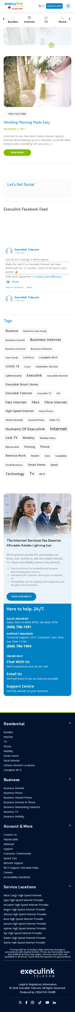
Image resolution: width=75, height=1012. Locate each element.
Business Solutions (41, 348)
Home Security (14, 420)
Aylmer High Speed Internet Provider (25, 928)
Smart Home (11, 756)
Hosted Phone (36, 420)
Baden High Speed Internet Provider (25, 938)
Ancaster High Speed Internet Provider (26, 904)
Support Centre (20, 686)
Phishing (29, 447)
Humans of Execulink (25, 428)
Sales (47, 455)
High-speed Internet (19, 411)
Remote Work (15, 455)
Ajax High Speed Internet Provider (23, 900)
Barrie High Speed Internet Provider (24, 942)
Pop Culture (17, 114)
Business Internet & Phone (19, 802)
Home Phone (46, 411)
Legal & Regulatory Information (38, 984)
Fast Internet (16, 402)
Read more (17, 152)
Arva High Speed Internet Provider (24, 919)
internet (58, 429)
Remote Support (13, 863)
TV (5, 741)
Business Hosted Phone (18, 797)
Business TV (11, 811)
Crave (27, 366)
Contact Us (10, 834)
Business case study (35, 331)
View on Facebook (14, 287)
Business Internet (45, 339)
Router (35, 455)
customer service (47, 366)
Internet (8, 737)
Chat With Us (18, 661)
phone (45, 447)
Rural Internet (12, 760)
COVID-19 (12, 366)
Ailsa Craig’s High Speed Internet (23, 895)
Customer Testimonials (17, 853)
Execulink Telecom (27, 249)
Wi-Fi (42, 474)
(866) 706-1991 (19, 626)
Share (29, 287)
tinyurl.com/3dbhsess (48, 276)
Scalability (61, 455)
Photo (15, 281)
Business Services (15, 348)
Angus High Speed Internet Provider (25, 909)
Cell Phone (28, 357)
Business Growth (15, 340)
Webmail (9, 844)
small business (14, 464)
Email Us (14, 673)
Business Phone (13, 793)
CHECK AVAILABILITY (21, 596)
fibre (35, 402)
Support (8, 849)
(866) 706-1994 (19, 646)
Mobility (29, 438)
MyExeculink (54, 6)
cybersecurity (13, 375)
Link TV (11, 437)
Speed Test (10, 858)
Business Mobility (14, 816)
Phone (7, 746)
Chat (43, 6)
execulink (34, 375)
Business (11, 331)
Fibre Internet (55, 402)
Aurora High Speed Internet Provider (25, 923)
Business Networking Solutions (22, 807)
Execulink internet (57, 375)
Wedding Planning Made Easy (27, 122)
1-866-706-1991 (39, 6)
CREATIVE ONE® (45, 992)
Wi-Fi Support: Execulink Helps (21, 867)
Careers (8, 872)
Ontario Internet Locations (19, 765)
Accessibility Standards (17, 877)
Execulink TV (44, 393)
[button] (68, 6)
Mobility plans (48, 438)
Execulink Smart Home (21, 384)
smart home (36, 465)
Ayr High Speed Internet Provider (23, 933)
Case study (11, 357)
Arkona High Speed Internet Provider (25, 914)
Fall (58, 393)
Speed (54, 464)
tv (31, 473)
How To (55, 420)
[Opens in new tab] (20, 1002)
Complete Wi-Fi (48, 357)
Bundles (8, 732)
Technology (14, 473)
